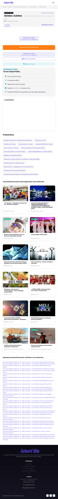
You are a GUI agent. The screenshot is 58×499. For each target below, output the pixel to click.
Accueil (4, 7)
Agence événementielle (29, 466)
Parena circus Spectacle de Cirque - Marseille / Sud (42, 346)
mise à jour (16, 88)
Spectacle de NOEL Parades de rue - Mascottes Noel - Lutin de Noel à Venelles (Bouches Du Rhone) (28, 434)
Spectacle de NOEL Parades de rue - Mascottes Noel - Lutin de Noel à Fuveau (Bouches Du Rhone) (28, 412)
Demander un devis (47, 25)
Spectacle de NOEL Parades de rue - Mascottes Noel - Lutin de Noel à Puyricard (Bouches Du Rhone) (29, 411)
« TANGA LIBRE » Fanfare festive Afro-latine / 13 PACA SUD (41, 289)
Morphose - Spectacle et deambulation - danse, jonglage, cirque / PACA (14, 290)
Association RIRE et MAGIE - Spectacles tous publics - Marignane (15, 318)
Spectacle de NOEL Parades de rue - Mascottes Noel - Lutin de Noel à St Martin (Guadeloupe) (27, 387)
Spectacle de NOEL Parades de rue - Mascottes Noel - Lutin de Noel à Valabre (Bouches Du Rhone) (28, 362)
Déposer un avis (30, 64)
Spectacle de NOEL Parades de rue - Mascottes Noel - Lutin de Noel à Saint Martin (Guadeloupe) (28, 389)
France (9, 7)
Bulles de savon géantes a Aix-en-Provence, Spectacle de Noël (14, 235)
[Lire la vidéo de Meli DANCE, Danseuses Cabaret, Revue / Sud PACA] (42, 308)
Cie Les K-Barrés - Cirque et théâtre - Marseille (42, 262)
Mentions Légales (28, 468)
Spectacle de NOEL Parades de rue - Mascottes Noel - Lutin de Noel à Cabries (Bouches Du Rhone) (28, 423)
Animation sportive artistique (20, 7)
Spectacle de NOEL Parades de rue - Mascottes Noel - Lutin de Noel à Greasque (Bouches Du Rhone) (29, 436)
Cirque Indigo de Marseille (39, 234)
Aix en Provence (33, 7)
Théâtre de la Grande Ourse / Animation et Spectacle (12, 346)
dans (18, 140)
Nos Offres (29, 464)
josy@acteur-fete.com (29, 487)
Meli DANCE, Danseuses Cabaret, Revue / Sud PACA (41, 318)
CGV (29, 473)
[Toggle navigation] (53, 2)
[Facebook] (51, 495)
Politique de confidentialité (29, 471)
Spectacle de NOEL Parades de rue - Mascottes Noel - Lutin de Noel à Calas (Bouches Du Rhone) (28, 406)
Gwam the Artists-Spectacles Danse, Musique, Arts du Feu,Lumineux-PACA (15, 262)
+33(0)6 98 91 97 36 (30, 485)
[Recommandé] (42, 225)
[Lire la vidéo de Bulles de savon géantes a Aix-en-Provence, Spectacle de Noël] (15, 225)
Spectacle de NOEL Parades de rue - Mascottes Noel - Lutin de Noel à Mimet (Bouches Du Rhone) (28, 421)
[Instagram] (47, 495)
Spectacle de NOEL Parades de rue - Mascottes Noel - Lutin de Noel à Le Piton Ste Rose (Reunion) (28, 401)
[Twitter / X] (54, 495)
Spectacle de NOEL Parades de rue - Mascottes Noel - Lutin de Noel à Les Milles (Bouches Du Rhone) (29, 363)
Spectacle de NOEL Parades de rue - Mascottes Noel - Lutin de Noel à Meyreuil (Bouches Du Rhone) (28, 369)
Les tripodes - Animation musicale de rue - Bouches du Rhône (15, 203)
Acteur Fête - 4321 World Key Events (15, 495)
